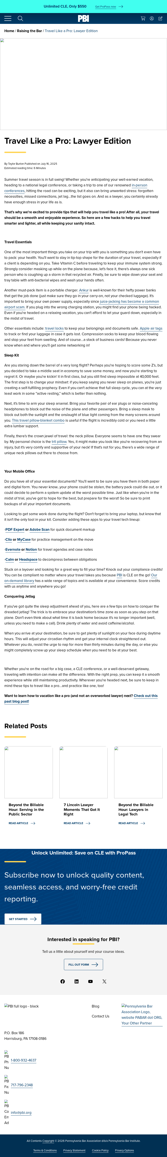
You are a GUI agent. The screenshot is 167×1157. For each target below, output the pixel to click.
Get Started (18, 919)
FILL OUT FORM (78, 965)
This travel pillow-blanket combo (38, 420)
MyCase (24, 539)
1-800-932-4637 (23, 1060)
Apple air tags (151, 328)
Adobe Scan (40, 529)
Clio (8, 539)
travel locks (54, 328)
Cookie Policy (100, 1150)
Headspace (28, 559)
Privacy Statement (74, 1150)
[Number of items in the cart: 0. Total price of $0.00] (143, 18)
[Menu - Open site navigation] (7, 18)
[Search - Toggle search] (20, 18)
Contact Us (100, 1016)
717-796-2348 (22, 1085)
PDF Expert (14, 529)
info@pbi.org (21, 1112)
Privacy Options (124, 1150)
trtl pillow (59, 441)
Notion (31, 549)
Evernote (12, 549)
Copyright (48, 1141)
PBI (119, 575)
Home (9, 31)
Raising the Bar (29, 31)
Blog (95, 1006)
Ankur (84, 290)
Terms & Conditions (45, 1150)
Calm (9, 559)
